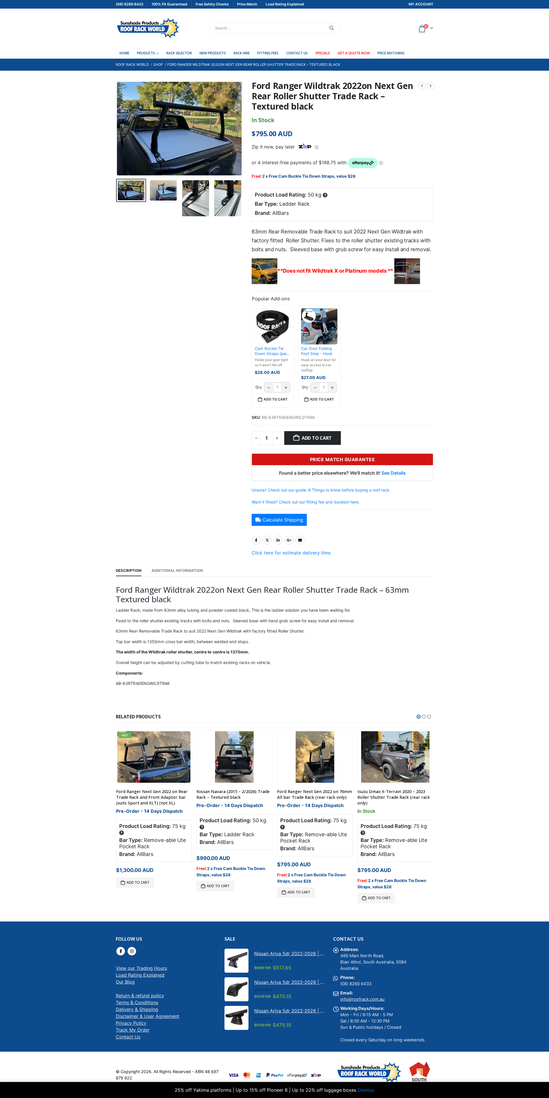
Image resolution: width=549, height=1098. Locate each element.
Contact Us (297, 53)
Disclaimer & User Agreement (147, 1016)
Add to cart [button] (276, 399)
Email (300, 540)
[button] (117, 128)
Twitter (267, 540)
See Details (393, 473)
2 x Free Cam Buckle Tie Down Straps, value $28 (308, 176)
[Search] (332, 28)
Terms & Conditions (137, 1002)
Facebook (256, 540)
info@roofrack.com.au (362, 999)
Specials (322, 53)
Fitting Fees (268, 53)
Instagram (132, 951)
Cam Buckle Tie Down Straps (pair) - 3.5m (272, 351)
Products (146, 53)
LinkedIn (278, 540)
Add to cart (317, 438)
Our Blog (125, 982)
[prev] (422, 86)
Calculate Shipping (282, 520)
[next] (431, 86)
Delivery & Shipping (137, 1009)
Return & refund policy (140, 995)
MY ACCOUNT (421, 4)
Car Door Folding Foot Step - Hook (316, 351)
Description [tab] (129, 570)
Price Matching (391, 53)
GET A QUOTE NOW (354, 53)
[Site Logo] (148, 28)
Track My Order (133, 1030)
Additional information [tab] (177, 570)
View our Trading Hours (141, 968)
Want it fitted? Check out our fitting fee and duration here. (306, 502)
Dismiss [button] (366, 1090)
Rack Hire (242, 53)
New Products (213, 53)
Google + (289, 540)
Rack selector (179, 53)
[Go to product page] (234, 757)
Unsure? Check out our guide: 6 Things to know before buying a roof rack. (321, 489)
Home (124, 53)
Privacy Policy (131, 1023)
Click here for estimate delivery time (291, 553)
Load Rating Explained (140, 975)
